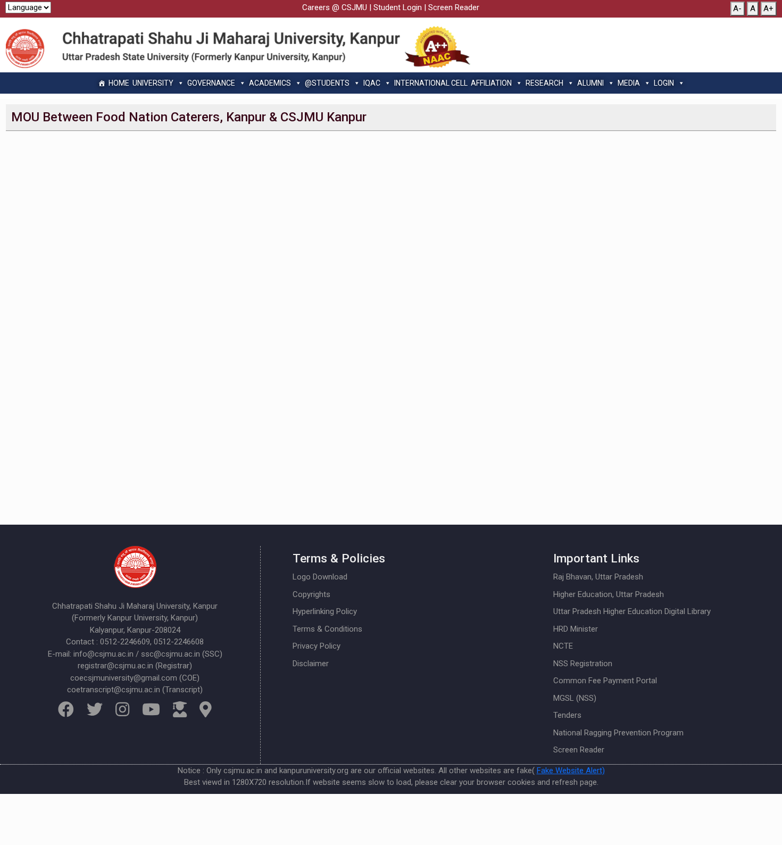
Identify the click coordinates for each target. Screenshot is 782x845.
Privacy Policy (316, 646)
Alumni (590, 83)
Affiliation (491, 83)
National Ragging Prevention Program (618, 733)
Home (119, 83)
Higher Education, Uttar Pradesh (608, 594)
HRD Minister (575, 629)
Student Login (397, 7)
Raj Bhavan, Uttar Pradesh (598, 577)
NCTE (563, 646)
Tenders (567, 715)
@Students (327, 83)
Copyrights (311, 594)
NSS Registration (582, 663)
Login (664, 83)
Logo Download (320, 577)
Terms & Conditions (327, 629)
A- (737, 8)
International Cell (431, 83)
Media (629, 83)
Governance (211, 83)
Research (544, 83)
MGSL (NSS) (574, 698)
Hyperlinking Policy (325, 611)
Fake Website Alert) (571, 770)
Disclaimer (311, 663)
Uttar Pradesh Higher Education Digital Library (632, 611)
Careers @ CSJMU (334, 7)
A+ (768, 8)
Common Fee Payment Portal (605, 680)
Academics (270, 83)
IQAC (371, 83)
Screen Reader (453, 7)
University (152, 83)
